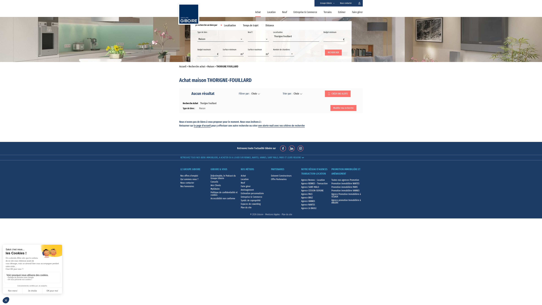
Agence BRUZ (307, 198)
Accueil (182, 66)
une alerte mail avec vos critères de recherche (281, 126)
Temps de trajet (250, 25)
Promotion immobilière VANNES (345, 190)
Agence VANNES (308, 201)
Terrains (328, 12)
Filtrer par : (244, 93)
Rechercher (333, 52)
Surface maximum (255, 50)
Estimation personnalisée (252, 193)
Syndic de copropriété (251, 200)
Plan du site (246, 207)
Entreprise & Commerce (305, 12)
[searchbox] (275, 39)
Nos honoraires (187, 186)
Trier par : (287, 93)
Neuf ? (250, 32)
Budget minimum (330, 32)
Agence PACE (306, 194)
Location (271, 12)
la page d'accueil (202, 126)
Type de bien (202, 35)
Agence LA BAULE (308, 208)
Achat (258, 12)
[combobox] (220, 39)
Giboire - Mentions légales (268, 214)
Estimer (342, 12)
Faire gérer (357, 12)
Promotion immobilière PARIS (344, 187)
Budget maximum (204, 50)
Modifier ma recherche (343, 108)
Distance (269, 25)
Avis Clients (216, 185)
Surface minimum (229, 50)
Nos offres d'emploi (189, 176)
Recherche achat (197, 66)
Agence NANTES (308, 205)
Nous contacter (346, 3)
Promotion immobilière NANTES (345, 183)
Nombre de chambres (281, 50)
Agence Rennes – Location (313, 180)
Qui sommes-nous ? (189, 179)
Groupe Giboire (326, 3)
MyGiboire (215, 189)
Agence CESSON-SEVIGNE (312, 190)
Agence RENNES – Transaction (314, 183)
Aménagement (247, 190)
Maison (210, 66)
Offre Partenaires (279, 179)
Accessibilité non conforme (223, 198)
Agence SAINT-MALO (310, 187)
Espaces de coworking (251, 204)
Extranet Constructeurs (281, 176)
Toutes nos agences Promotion (345, 180)
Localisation (230, 25)
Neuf (284, 12)
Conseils (214, 182)
